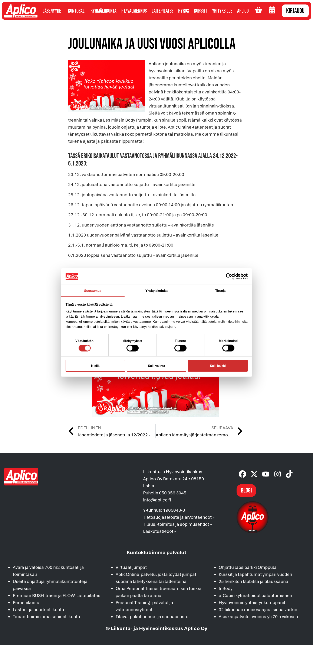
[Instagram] (277, 474)
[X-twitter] (254, 474)
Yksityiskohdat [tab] (156, 290)
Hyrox (183, 11)
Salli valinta (156, 365)
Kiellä (95, 365)
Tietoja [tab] (220, 290)
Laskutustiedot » (159, 531)
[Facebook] (242, 474)
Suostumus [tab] (92, 290)
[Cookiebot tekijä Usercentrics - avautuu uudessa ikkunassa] (229, 276)
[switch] (132, 348)
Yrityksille (222, 11)
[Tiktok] (289, 474)
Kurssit (200, 11)
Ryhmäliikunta (103, 11)
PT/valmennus (134, 11)
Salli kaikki (218, 365)
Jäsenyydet (53, 11)
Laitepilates (162, 11)
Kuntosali (77, 11)
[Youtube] (266, 474)
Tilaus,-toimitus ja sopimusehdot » (177, 524)
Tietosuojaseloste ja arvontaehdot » (178, 517)
